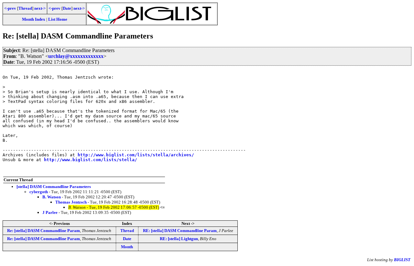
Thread (25, 8)
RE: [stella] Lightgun (179, 238)
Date (67, 8)
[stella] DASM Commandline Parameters (53, 186)
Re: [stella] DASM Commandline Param (43, 230)
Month (127, 246)
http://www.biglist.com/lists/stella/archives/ (136, 154)
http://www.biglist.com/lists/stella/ (90, 159)
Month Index (33, 19)
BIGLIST (402, 259)
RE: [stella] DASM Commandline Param (180, 230)
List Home (57, 19)
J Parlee (50, 212)
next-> (40, 8)
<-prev (10, 8)
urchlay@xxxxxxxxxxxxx (76, 56)
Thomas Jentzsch (71, 202)
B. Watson (51, 196)
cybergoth (38, 191)
